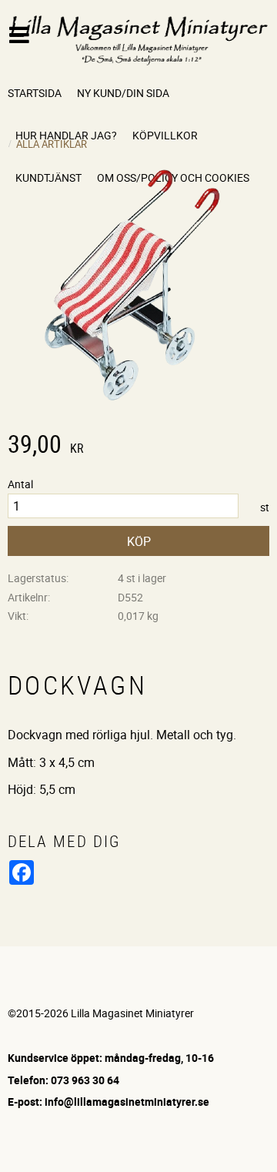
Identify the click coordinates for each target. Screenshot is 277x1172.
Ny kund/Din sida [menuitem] (123, 92)
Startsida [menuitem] (35, 92)
